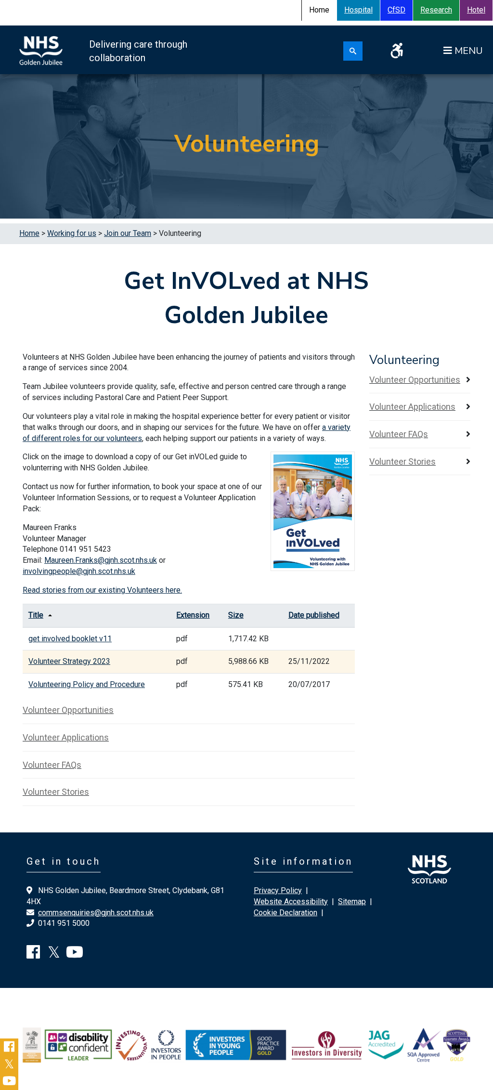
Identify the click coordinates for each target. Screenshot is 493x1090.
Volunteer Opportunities (68, 710)
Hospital (358, 9)
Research (436, 9)
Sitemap (352, 901)
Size (236, 615)
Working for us (71, 233)
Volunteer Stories (56, 792)
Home (29, 233)
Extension (192, 615)
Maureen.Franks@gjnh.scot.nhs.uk (100, 560)
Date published (313, 615)
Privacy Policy (278, 890)
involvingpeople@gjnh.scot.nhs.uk (79, 571)
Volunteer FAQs (52, 765)
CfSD (396, 9)
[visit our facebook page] (33, 955)
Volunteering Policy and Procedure (86, 684)
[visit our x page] (54, 955)
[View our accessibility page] (396, 53)
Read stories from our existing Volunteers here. (102, 590)
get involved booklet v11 (70, 638)
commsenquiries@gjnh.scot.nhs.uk (96, 912)
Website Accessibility (291, 901)
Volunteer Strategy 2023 (69, 661)
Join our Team (127, 233)
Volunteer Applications (66, 737)
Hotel (476, 9)
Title (35, 615)
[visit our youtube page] (74, 955)
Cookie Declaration (285, 912)
